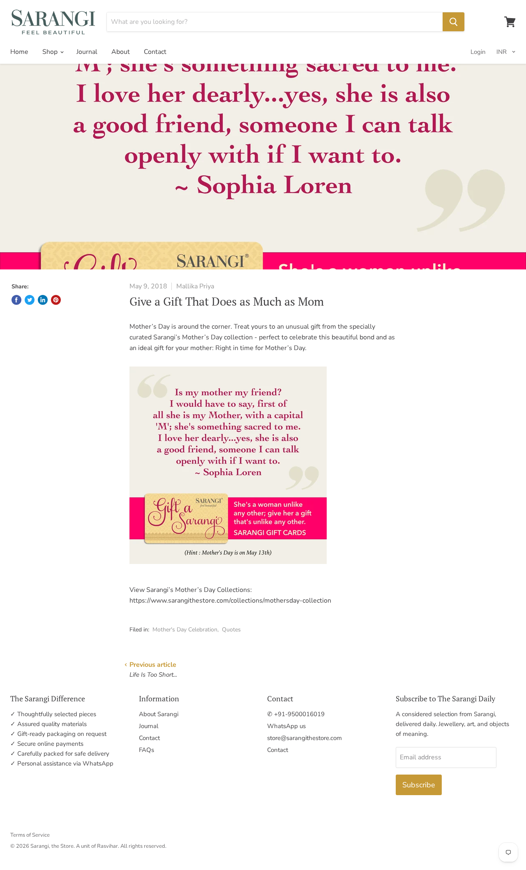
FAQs (146, 750)
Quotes (231, 629)
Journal (86, 51)
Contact (155, 51)
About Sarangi (158, 714)
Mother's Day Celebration (184, 629)
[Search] (453, 21)
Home (19, 51)
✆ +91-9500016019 (296, 714)
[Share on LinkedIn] (43, 300)
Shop (50, 51)
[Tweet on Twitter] (30, 300)
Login (478, 52)
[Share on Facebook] (16, 300)
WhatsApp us (286, 726)
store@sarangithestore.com (304, 738)
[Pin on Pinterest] (56, 300)
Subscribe (418, 785)
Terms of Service (30, 835)
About (120, 51)
